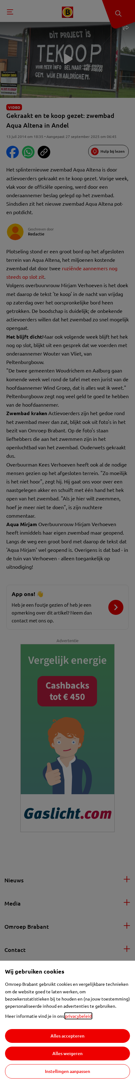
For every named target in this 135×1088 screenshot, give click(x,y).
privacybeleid (78, 1016)
